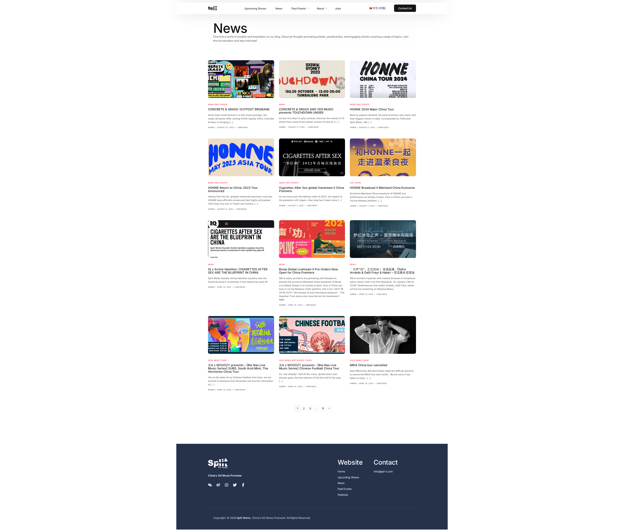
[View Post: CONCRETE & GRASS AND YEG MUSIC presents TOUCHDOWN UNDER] (312, 79)
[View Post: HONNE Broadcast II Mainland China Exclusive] (383, 157)
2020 (210, 360)
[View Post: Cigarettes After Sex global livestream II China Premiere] (312, 157)
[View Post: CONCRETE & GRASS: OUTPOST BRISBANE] (241, 79)
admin (211, 127)
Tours (223, 360)
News (211, 104)
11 (323, 408)
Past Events (221, 104)
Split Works (244, 517)
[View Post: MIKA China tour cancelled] (383, 335)
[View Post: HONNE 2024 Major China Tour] (383, 79)
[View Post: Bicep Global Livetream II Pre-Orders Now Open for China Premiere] (312, 239)
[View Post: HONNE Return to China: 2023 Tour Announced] (241, 157)
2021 (352, 183)
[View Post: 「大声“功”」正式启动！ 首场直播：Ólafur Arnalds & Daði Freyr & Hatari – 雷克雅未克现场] (383, 239)
